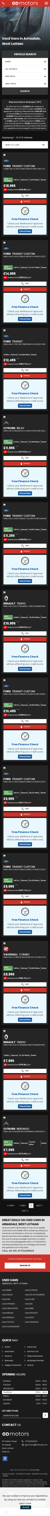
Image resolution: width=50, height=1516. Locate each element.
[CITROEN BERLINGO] (25, 1118)
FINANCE (26, 201)
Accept (25, 1507)
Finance (8, 1356)
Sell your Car (33, 1352)
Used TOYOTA (8, 1322)
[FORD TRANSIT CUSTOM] (25, 155)
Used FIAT (6, 1299)
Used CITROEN (31, 1290)
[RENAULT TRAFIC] (25, 592)
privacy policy (34, 1470)
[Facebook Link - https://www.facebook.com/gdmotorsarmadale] (5, 1458)
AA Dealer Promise (35, 1361)
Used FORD (30, 1299)
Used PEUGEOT (31, 1313)
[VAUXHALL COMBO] (25, 943)
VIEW (27, 196)
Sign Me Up (25, 1266)
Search (25, 91)
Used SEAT (29, 1317)
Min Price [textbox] (10, 76)
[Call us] (3, 3)
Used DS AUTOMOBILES (35, 1295)
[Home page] (25, 3)
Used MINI (29, 1308)
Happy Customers (13, 1365)
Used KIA (29, 1304)
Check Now (25, 231)
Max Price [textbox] (10, 83)
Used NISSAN (7, 1313)
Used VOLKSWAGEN (10, 1327)
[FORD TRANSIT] (25, 330)
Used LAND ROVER (10, 1308)
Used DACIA (7, 1295)
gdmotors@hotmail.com (36, 1445)
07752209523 (40, 1242)
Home (7, 1347)
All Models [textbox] (11, 69)
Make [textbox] (8, 61)
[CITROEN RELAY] (25, 417)
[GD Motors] (15, 1436)
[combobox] (25, 61)
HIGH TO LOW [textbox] (12, 145)
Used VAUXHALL (32, 1322)
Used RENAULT (8, 1317)
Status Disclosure (35, 1356)
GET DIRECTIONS (10, 1411)
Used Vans (9, 1352)
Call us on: (18, 1250)
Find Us (30, 1365)
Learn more (25, 1503)
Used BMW (6, 1290)
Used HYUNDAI (8, 1304)
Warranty (9, 1361)
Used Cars (31, 1347)
